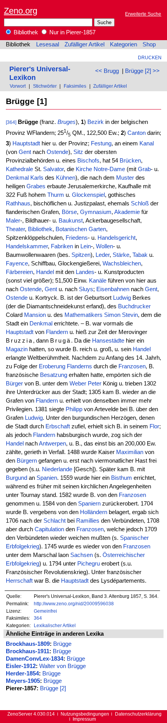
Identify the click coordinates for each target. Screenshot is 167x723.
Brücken (130, 160)
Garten (97, 229)
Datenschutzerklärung (138, 713)
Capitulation (49, 529)
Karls (36, 178)
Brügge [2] (53, 688)
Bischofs (88, 160)
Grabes (35, 186)
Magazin (17, 349)
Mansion (35, 315)
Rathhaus (18, 203)
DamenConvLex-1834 (34, 659)
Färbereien (19, 272)
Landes (85, 272)
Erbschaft (57, 426)
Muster (125, 178)
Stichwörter (45, 85)
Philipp (74, 409)
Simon (112, 315)
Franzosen (132, 366)
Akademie (127, 212)
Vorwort (18, 85)
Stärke (121, 255)
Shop (149, 44)
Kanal (146, 143)
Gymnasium (95, 212)
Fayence (17, 263)
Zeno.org (20, 11)
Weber (78, 383)
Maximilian (129, 452)
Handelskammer (27, 246)
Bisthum (121, 478)
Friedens (77, 238)
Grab (144, 169)
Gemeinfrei (45, 610)
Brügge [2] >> (142, 71)
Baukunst (71, 220)
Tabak (140, 255)
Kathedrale (19, 169)
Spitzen (80, 255)
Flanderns (79, 366)
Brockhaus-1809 (28, 644)
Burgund (16, 478)
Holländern (93, 512)
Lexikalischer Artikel (55, 625)
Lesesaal (47, 44)
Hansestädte (108, 341)
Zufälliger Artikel (84, 44)
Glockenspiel (88, 195)
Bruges (66, 122)
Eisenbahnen (112, 289)
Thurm (55, 195)
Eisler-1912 (21, 666)
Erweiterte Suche (143, 13)
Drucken (150, 57)
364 (38, 617)
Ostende (57, 152)
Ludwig (122, 298)
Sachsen (81, 555)
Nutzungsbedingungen (85, 713)
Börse (69, 212)
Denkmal (17, 178)
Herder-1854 (22, 673)
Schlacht (54, 521)
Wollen (104, 246)
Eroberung (52, 366)
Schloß (140, 203)
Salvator (53, 169)
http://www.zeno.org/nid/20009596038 (74, 603)
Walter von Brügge (62, 666)
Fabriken (62, 246)
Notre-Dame (109, 169)
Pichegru (88, 563)
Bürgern (27, 461)
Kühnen (65, 178)
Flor (154, 426)
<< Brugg (107, 71)
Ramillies (87, 521)
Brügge (62, 644)
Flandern (57, 332)
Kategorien (123, 44)
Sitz (78, 152)
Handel (45, 272)
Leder (103, 255)
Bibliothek (25, 32)
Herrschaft (19, 581)
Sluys (86, 289)
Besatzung (53, 375)
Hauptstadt (26, 143)
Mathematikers (83, 315)
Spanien (47, 478)
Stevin (130, 315)
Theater (15, 229)
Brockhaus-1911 (27, 651)
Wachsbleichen (122, 263)
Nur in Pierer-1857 (72, 32)
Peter (94, 383)
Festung (101, 143)
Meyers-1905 (23, 681)
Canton (136, 133)
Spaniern (89, 503)
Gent (25, 152)
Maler (13, 220)
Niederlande (57, 469)
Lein (85, 246)
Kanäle (97, 281)
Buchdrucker (134, 306)
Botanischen (71, 229)
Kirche (84, 169)
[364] (11, 122)
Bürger (14, 383)
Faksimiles (75, 85)
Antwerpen (52, 443)
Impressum (84, 718)
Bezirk (95, 122)
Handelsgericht (116, 238)
